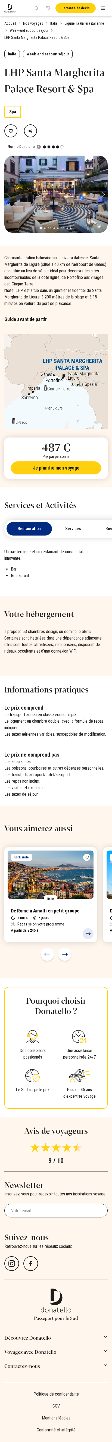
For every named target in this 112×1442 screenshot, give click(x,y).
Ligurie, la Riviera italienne (84, 23)
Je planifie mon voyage (56, 468)
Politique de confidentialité (56, 1394)
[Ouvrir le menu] (103, 8)
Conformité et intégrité (56, 1429)
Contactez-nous (22, 1366)
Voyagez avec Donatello (30, 1352)
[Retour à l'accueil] (9, 8)
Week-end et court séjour (29, 30)
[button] (103, 194)
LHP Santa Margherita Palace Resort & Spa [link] (37, 37)
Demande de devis (75, 8)
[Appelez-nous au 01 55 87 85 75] (48, 8)
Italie (54, 23)
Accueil (10, 23)
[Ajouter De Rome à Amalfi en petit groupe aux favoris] (86, 857)
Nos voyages (33, 23)
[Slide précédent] (47, 954)
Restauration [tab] (29, 528)
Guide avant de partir (25, 319)
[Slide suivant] (64, 954)
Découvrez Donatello (27, 1338)
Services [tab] (73, 528)
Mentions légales (56, 1418)
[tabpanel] (56, 566)
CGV (56, 1406)
